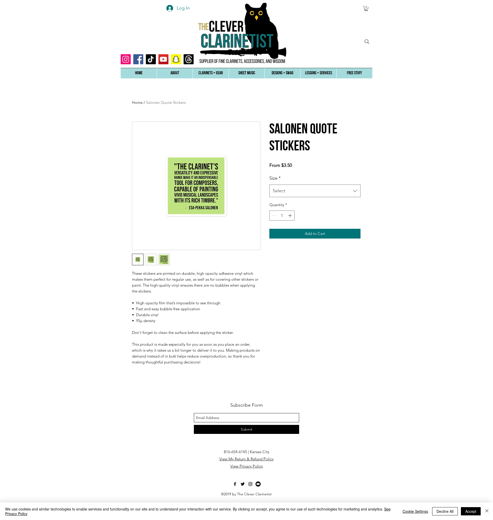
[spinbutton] (282, 215)
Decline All (445, 511)
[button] (175, 73)
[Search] (367, 41)
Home (137, 102)
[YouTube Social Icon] (163, 59)
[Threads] (189, 59)
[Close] (487, 511)
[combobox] (315, 191)
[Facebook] (138, 59)
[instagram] (250, 484)
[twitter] (242, 484)
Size (275, 178)
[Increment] (290, 215)
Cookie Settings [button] (415, 511)
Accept (470, 511)
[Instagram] (126, 59)
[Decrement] (273, 215)
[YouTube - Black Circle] (258, 484)
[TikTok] (151, 59)
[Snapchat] (176, 59)
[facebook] (235, 484)
